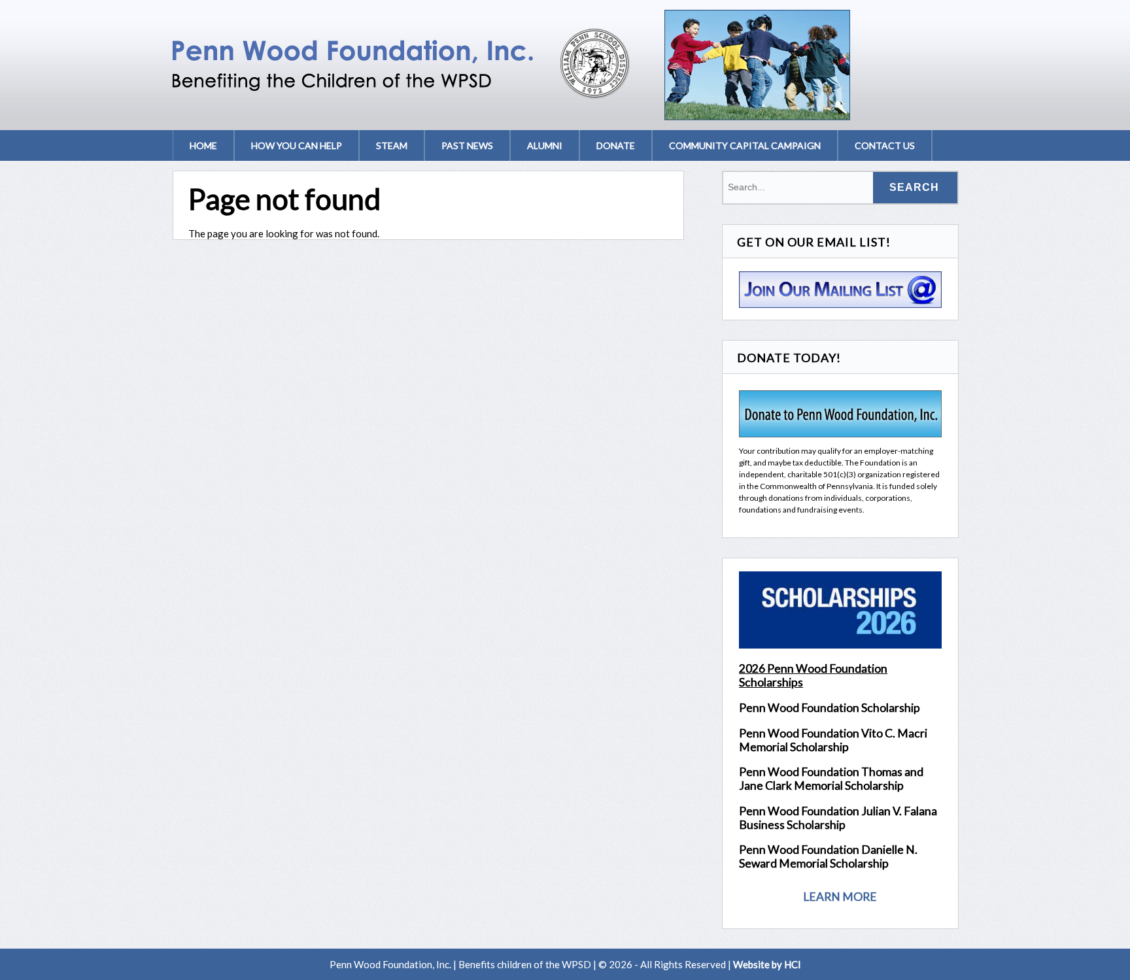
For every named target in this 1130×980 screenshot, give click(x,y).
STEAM (391, 145)
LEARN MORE (840, 897)
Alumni (544, 145)
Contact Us (885, 145)
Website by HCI (767, 964)
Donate (615, 145)
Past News (467, 145)
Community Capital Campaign (745, 145)
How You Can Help (296, 145)
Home (203, 145)
